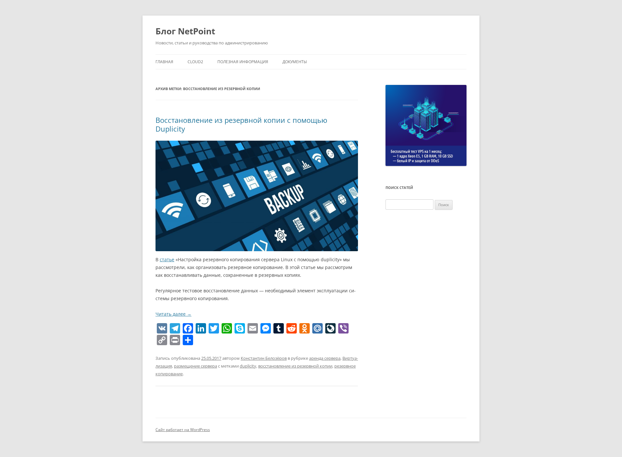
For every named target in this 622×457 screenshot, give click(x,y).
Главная (164, 61)
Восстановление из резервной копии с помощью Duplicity (241, 124)
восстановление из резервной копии (295, 366)
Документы (294, 61)
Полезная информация (242, 61)
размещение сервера (195, 366)
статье (167, 259)
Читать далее (173, 314)
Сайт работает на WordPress (183, 429)
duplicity (248, 366)
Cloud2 (195, 61)
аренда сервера (324, 358)
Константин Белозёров (264, 358)
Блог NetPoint (185, 31)
